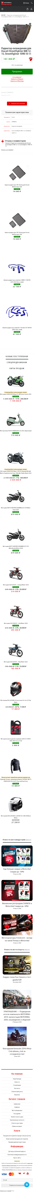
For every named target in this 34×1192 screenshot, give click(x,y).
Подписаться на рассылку (17, 1185)
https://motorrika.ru (8, 1170)
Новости (17, 1082)
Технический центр (17, 1091)
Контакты (17, 1088)
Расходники (17, 1113)
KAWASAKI (17, 1104)
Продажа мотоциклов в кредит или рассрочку (17, 1135)
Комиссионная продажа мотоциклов (17, 1139)
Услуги (17, 1131)
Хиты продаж (17, 368)
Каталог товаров (17, 1099)
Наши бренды (17, 1079)
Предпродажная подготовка (17, 1142)
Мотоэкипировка (17, 1110)
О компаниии (17, 1085)
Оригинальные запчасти (17, 1120)
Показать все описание (18, 103)
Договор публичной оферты (17, 1151)
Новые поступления (17, 356)
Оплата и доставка (17, 1123)
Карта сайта (17, 1158)
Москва (27, 3)
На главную (17, 1074)
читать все (28, 840)
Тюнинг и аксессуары (17, 1117)
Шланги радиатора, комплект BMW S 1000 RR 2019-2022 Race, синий (17, 281)
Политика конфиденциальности (17, 1154)
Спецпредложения (17, 362)
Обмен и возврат (17, 1126)
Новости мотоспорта (14, 950)
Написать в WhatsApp (17, 81)
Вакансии (17, 1094)
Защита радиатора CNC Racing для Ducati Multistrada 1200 (17, 186)
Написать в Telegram (17, 79)
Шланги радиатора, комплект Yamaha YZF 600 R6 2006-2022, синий (17, 328)
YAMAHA (17, 1107)
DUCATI (3, 15)
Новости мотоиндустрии (14, 840)
